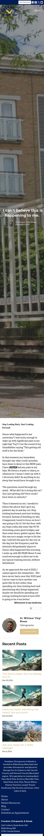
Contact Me (29, 631)
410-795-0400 (25, 2)
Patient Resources (10, 803)
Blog (3, 806)
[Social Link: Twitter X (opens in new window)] (39, 2)
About (4, 799)
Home (4, 796)
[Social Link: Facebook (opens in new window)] (33, 2)
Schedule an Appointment (15, 813)
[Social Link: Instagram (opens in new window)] (36, 2)
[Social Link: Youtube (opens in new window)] (41, 2)
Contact (5, 809)
